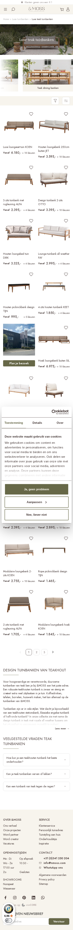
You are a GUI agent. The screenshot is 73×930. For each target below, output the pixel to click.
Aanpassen (34, 501)
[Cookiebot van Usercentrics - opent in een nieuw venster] (52, 411)
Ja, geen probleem (36, 489)
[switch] (8, 920)
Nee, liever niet (36, 514)
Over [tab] (60, 422)
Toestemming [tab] (13, 422)
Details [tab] (37, 422)
